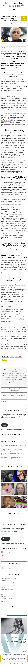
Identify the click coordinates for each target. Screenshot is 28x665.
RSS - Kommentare (8, 556)
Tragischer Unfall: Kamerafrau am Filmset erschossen (14, 389)
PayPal (6, 348)
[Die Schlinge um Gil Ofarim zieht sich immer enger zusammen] (7, 502)
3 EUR (10, 348)
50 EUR (3, 350)
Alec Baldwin (7, 373)
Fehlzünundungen (6, 375)
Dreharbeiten (14, 373)
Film (12, 375)
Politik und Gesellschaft (7, 589)
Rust (7, 379)
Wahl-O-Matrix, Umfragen (8, 599)
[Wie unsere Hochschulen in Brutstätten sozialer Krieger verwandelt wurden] (7, 476)
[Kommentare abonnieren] (2, 556)
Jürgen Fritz (24, 26)
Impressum (4, 567)
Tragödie (20, 379)
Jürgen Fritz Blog (14, 3)
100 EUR (8, 350)
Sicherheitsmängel (12, 379)
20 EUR (24, 348)
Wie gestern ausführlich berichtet (10, 51)
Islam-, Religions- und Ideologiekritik (10, 583)
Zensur (3, 601)
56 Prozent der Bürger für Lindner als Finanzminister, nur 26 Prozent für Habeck (14, 394)
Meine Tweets (4, 517)
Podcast (3, 587)
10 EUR (19, 348)
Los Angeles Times (6, 120)
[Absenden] (26, 405)
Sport (2, 594)
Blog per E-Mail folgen (10, 411)
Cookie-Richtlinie (15, 659)
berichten (21, 80)
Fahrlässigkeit (21, 373)
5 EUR (14, 348)
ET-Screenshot (8, 48)
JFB (14, 377)
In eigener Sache (5, 580)
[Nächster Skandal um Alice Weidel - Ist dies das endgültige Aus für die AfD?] (20, 476)
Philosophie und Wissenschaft (9, 585)
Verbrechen (4, 596)
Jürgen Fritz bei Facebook (11, 435)
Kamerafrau (18, 377)
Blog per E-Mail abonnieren (14, 524)
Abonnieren (6, 539)
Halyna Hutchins (18, 375)
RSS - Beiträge (7, 552)
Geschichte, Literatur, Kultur (11, 369)
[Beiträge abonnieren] (2, 552)
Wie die (7, 80)
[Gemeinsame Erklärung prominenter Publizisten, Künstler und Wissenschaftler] (20, 502)
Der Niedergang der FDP (7, 461)
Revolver (24, 377)
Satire (2, 592)
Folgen (4, 425)
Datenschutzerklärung (7, 568)
